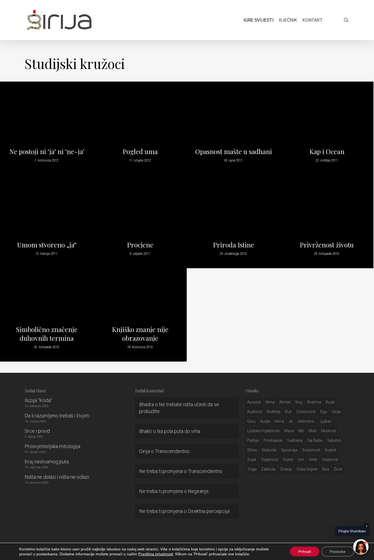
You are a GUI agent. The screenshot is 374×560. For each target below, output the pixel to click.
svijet (251, 459)
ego (323, 411)
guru (251, 421)
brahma (314, 402)
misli (313, 431)
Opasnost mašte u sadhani (233, 151)
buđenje (273, 411)
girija (336, 411)
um (301, 459)
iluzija (265, 421)
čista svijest (307, 469)
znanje (286, 469)
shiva (252, 450)
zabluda (268, 469)
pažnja (253, 440)
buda (330, 402)
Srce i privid (37, 431)
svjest (288, 459)
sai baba (315, 440)
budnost (254, 411)
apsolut (254, 402)
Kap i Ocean (326, 151)
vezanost (330, 459)
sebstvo (334, 440)
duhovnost (306, 411)
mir (301, 431)
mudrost (328, 431)
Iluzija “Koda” (38, 400)
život (338, 469)
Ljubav (326, 421)
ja (291, 421)
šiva (325, 469)
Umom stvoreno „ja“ (47, 244)
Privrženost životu (327, 244)
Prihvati (304, 551)
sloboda (268, 450)
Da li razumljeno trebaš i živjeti (57, 415)
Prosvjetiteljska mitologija (52, 446)
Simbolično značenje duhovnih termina (46, 333)
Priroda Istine (233, 244)
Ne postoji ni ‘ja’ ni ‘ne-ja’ (46, 151)
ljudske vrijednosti (263, 431)
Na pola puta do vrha (178, 431)
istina (279, 421)
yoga (252, 469)
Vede (313, 459)
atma (270, 402)
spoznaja (289, 450)
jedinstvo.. (306, 421)
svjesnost (269, 459)
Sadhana (295, 440)
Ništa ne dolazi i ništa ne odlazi (57, 477)
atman (285, 402)
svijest (330, 450)
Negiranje (198, 491)
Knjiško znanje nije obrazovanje (140, 333)
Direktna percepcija (208, 511)
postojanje (273, 440)
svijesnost (311, 450)
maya (289, 431)
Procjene (140, 244)
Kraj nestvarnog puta (47, 461)
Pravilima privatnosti (155, 554)
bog (299, 402)
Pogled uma (140, 151)
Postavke (338, 551)
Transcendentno (172, 451)
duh (288, 411)
